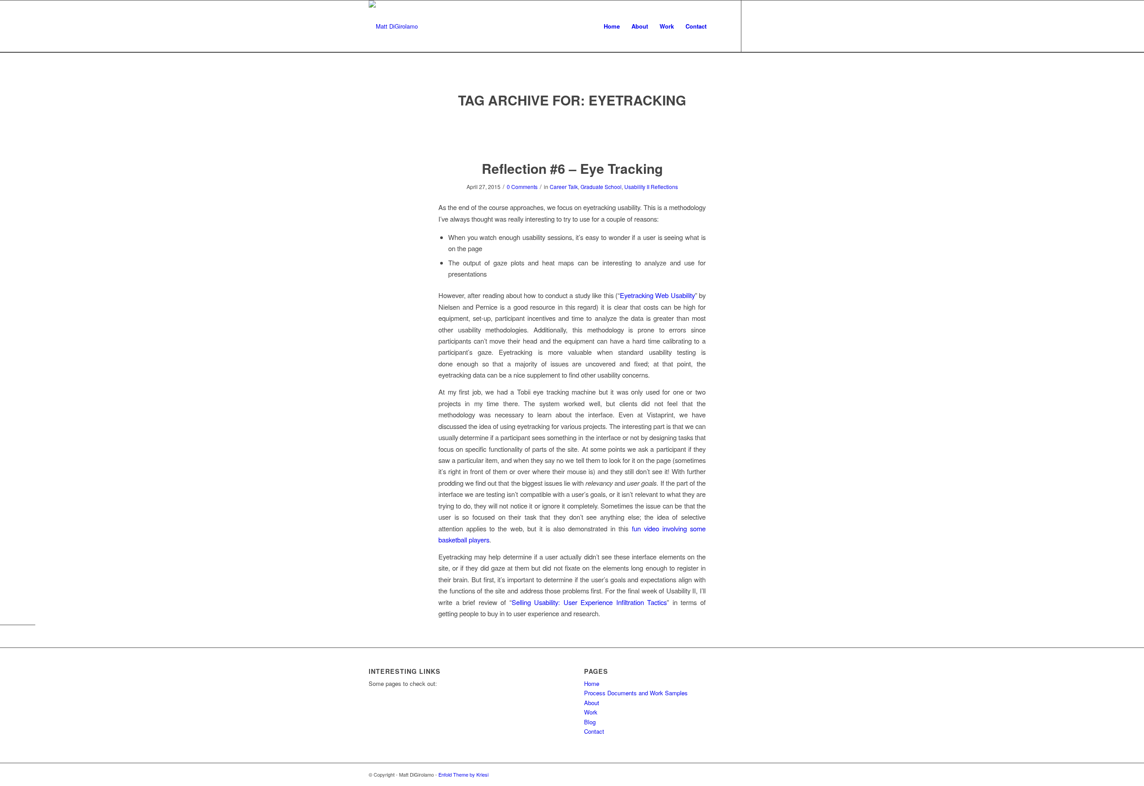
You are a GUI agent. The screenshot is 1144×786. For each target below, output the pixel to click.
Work (590, 712)
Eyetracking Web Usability (657, 295)
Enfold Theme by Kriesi (463, 774)
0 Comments (522, 186)
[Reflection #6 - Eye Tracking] (572, 135)
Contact (594, 731)
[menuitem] (612, 26)
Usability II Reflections (651, 186)
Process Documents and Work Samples (636, 693)
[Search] (721, 26)
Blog (590, 722)
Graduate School (601, 186)
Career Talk (564, 186)
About (591, 702)
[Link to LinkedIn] (768, 26)
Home (591, 683)
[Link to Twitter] (755, 26)
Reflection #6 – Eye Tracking (572, 168)
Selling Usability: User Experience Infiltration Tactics (589, 602)
